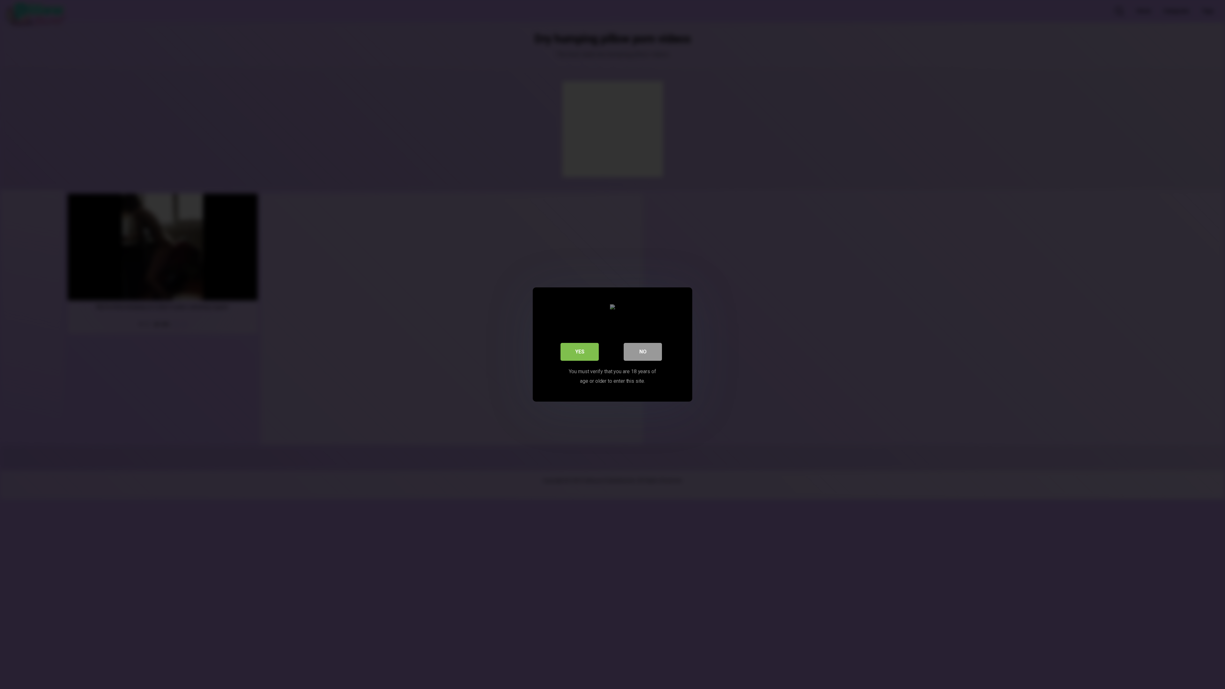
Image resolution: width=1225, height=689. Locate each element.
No (643, 352)
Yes (579, 352)
